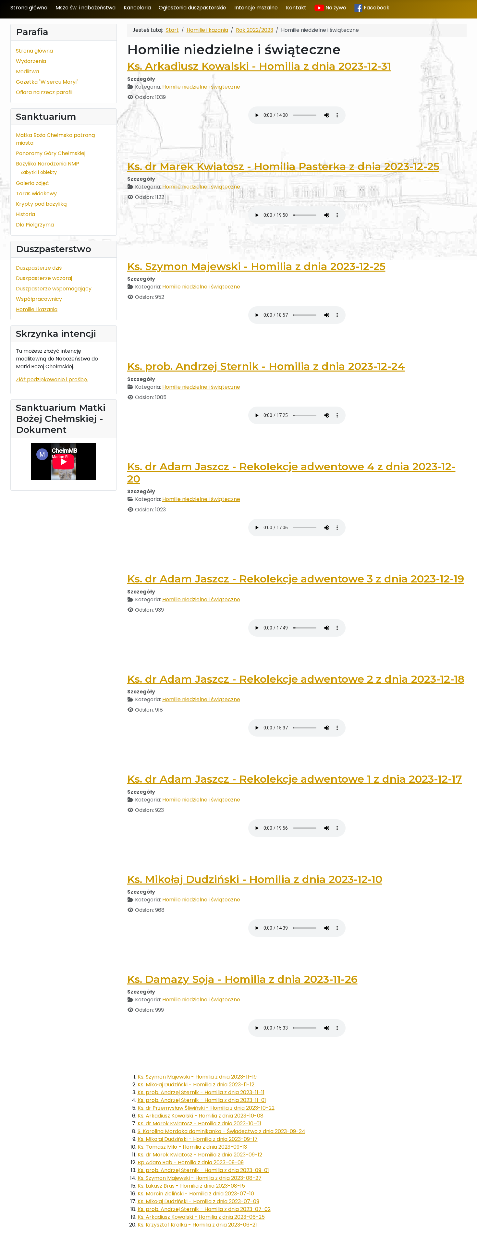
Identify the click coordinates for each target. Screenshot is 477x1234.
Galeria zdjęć (32, 183)
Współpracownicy (39, 299)
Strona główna (28, 7)
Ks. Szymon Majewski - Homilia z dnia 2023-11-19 (197, 1077)
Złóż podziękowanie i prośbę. (52, 379)
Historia (25, 214)
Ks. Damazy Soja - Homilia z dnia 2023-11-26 (242, 979)
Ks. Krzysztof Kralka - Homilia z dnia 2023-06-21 (197, 1224)
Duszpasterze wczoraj (44, 278)
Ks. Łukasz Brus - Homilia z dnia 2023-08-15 (191, 1186)
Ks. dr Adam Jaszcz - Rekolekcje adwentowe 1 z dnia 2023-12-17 (294, 779)
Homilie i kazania (36, 309)
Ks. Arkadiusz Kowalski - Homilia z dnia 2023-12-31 (259, 66)
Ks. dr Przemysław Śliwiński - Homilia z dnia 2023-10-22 (206, 1108)
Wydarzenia (31, 61)
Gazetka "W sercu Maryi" (47, 82)
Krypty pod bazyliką (41, 204)
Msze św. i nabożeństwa (85, 7)
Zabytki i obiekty (38, 172)
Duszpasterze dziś (39, 268)
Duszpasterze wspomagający (54, 288)
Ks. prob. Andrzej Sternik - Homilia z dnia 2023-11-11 (201, 1092)
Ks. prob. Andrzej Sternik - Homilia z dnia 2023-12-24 (266, 366)
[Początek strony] (465, 1222)
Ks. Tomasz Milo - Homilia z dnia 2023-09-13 (192, 1147)
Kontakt (296, 7)
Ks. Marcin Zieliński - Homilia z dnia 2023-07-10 (196, 1193)
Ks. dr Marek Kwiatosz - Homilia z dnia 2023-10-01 (199, 1123)
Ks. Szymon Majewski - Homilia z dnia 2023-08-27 (200, 1178)
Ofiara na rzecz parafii (44, 92)
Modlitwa (27, 71)
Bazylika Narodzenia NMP (47, 163)
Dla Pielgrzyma (35, 224)
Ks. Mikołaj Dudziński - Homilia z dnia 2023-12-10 (254, 879)
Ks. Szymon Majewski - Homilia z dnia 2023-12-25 (256, 266)
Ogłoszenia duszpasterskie (192, 7)
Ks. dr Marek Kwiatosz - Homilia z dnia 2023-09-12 (200, 1154)
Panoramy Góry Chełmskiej (50, 153)
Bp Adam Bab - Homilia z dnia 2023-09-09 (191, 1162)
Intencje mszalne (256, 7)
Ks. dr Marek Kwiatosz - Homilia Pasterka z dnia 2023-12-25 (283, 166)
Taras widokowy (36, 193)
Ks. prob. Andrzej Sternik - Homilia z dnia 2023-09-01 (203, 1170)
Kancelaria (137, 7)
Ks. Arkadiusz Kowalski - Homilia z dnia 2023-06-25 (201, 1217)
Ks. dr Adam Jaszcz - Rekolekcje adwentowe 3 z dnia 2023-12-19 (295, 578)
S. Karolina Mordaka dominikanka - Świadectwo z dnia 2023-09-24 (221, 1131)
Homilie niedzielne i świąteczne (201, 87)
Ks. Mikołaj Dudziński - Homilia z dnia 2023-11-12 (196, 1084)
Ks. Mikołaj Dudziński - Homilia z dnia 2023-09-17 (198, 1139)
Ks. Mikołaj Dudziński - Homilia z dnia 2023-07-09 (198, 1201)
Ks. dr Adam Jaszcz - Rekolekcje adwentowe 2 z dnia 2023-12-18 (295, 679)
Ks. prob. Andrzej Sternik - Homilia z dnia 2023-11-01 (202, 1100)
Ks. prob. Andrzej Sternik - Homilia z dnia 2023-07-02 (204, 1209)
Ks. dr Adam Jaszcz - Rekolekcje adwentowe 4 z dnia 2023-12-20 (291, 472)
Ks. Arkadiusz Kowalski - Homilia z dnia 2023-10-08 (200, 1115)
